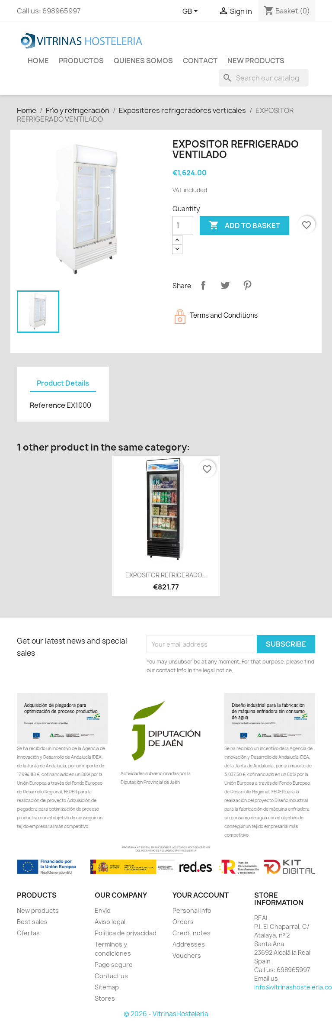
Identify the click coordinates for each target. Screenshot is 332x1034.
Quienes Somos (143, 60)
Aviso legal (110, 922)
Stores (105, 998)
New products (38, 910)
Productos (81, 60)
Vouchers (186, 955)
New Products (255, 60)
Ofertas (28, 933)
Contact (200, 60)
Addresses (188, 944)
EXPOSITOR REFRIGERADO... (166, 575)
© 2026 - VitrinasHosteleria (166, 1013)
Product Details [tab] (63, 383)
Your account (200, 895)
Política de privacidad (125, 933)
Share (203, 285)
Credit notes (191, 933)
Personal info (191, 910)
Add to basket (244, 225)
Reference (47, 405)
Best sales (32, 922)
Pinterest (247, 285)
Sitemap (107, 987)
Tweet (225, 285)
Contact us (111, 976)
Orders (183, 922)
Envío (103, 910)
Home (38, 60)
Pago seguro (114, 964)
